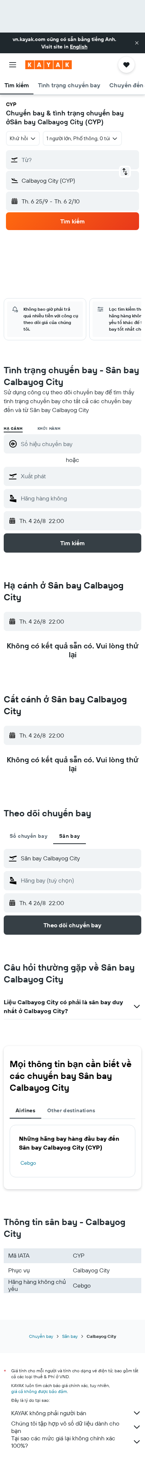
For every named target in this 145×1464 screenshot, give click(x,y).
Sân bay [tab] (69, 836)
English (78, 46)
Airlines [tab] (25, 1110)
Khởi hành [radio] (49, 428)
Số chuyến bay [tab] (28, 836)
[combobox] (79, 476)
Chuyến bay (41, 1336)
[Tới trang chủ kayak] (48, 64)
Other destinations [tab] (71, 1110)
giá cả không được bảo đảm (39, 1391)
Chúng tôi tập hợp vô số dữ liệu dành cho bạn (65, 1427)
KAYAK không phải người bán (48, 1413)
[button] (137, 43)
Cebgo (28, 1163)
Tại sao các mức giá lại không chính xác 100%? (63, 1441)
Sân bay (70, 1336)
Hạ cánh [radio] (13, 428)
